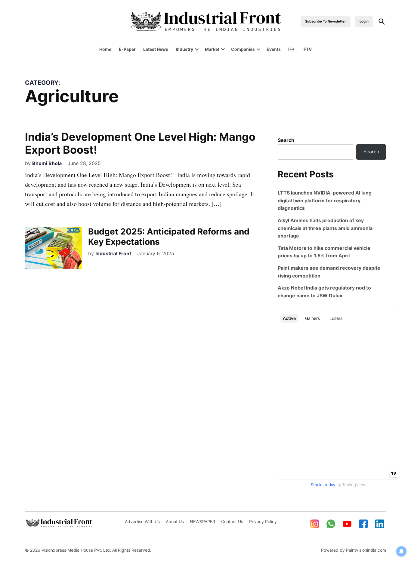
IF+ (291, 49)
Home (105, 49)
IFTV (307, 49)
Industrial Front (113, 253)
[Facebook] (363, 524)
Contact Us (232, 521)
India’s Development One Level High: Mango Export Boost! (140, 143)
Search (286, 140)
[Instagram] (314, 524)
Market (212, 49)
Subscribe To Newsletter (325, 21)
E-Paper (127, 49)
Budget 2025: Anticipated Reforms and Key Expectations (168, 236)
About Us (175, 521)
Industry (184, 49)
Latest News (155, 49)
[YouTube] (347, 524)
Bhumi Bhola (47, 163)
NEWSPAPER (202, 521)
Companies (243, 49)
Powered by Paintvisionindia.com (353, 550)
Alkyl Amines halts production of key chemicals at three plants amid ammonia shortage (325, 228)
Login (364, 21)
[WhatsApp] (331, 524)
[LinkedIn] (379, 524)
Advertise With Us (142, 521)
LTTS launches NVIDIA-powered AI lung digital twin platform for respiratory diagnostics (325, 200)
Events (274, 49)
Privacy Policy (263, 521)
